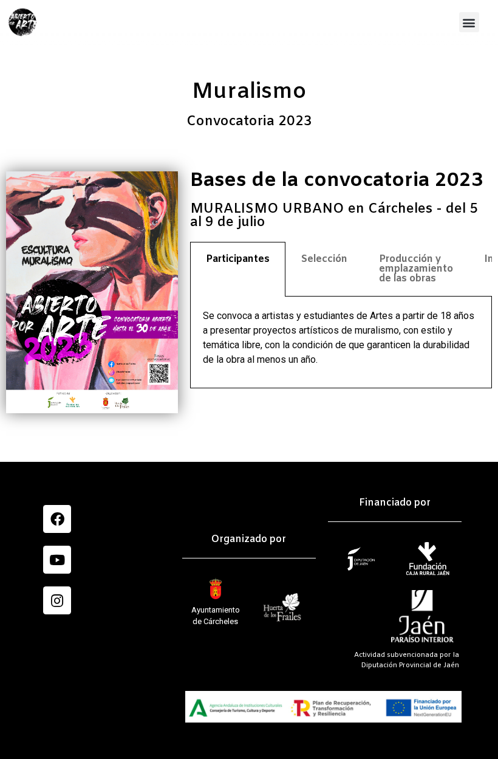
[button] (469, 22)
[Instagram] (57, 600)
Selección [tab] (324, 259)
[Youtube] (57, 560)
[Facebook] (57, 519)
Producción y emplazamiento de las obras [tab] (416, 269)
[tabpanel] (341, 342)
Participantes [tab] (238, 259)
